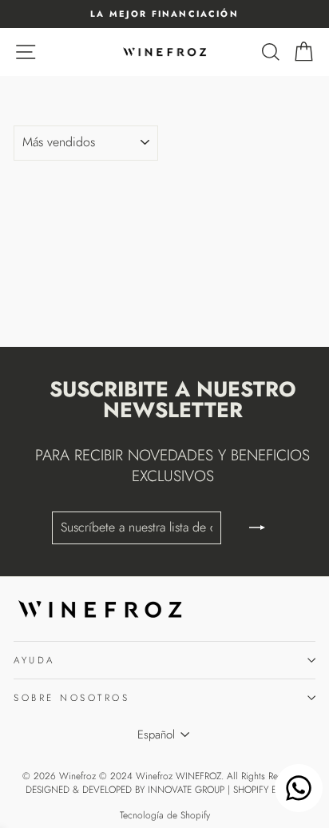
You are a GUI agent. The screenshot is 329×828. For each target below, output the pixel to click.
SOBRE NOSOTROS (71, 697)
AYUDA (34, 660)
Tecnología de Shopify (165, 815)
